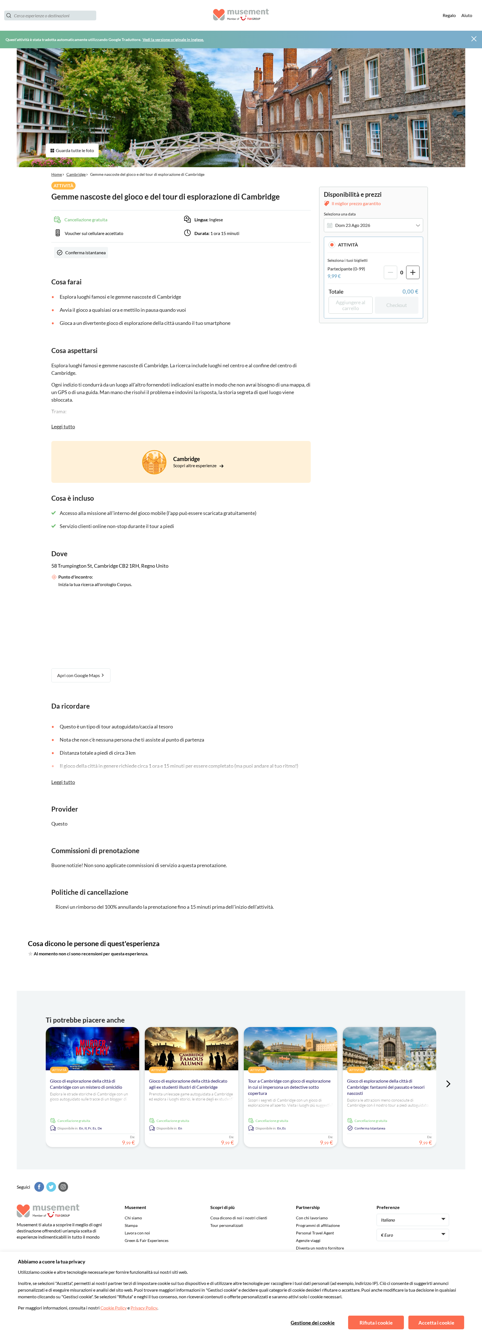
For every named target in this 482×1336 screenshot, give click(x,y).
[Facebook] (38, 1187)
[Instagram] (62, 1187)
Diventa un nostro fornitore (320, 1248)
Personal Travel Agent (315, 1233)
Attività (348, 244)
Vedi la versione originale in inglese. (173, 39)
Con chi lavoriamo (312, 1217)
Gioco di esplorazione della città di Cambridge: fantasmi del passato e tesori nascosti (386, 1087)
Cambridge (76, 174)
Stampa (131, 1225)
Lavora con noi (137, 1233)
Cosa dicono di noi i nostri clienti (238, 1217)
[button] (373, 245)
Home (56, 174)
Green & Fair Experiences (146, 1240)
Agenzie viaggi (308, 1240)
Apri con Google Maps (79, 675)
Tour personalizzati (226, 1225)
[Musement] (241, 15)
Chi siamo (133, 1217)
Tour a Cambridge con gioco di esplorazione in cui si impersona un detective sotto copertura (289, 1087)
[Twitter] (50, 1187)
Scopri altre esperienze (195, 465)
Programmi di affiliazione (318, 1225)
